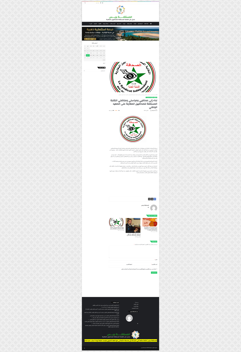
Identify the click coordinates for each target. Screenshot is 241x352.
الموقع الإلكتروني (129, 264)
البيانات (135, 23)
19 (97, 55)
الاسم (156, 259)
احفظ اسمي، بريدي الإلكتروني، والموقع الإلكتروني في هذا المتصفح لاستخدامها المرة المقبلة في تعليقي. (138, 269)
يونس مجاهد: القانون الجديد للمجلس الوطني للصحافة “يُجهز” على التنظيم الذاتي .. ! (103, 319)
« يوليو (104, 63)
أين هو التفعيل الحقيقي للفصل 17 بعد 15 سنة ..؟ (110, 307)
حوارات (124, 23)
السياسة (95, 23)
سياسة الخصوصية (135, 308)
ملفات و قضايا (129, 23)
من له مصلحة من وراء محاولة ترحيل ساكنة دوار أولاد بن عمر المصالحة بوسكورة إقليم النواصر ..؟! (150, 229)
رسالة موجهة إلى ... (149, 97)
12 (97, 53)
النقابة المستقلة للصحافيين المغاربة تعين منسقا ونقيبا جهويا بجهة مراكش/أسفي (104, 315)
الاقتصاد (100, 23)
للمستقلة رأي (140, 23)
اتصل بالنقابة (136, 304)
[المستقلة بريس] (120, 10)
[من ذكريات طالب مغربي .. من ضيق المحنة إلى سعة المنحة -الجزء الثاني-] (133, 225)
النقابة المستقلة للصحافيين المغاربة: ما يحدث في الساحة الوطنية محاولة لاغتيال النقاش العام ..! (101, 321)
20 (93, 55)
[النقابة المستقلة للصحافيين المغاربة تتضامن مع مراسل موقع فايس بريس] (116, 222)
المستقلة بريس (152, 110)
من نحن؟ (136, 302)
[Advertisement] (133, 51)
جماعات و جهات (105, 23)
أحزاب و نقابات (112, 23)
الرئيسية (154, 94)
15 (87, 53)
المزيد (91, 23)
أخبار (152, 94)
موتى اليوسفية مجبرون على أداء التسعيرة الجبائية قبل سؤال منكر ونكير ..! (105, 317)
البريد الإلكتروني (154, 264)
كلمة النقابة (146, 23)
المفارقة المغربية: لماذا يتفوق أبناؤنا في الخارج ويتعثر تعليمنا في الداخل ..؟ (105, 323)
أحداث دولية (119, 23)
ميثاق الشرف (135, 306)
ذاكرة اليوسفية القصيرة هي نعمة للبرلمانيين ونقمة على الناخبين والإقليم (106, 305)
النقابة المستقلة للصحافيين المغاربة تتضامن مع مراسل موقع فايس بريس (117, 228)
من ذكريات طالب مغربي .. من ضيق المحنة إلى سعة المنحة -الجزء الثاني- (133, 234)
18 (100, 55)
